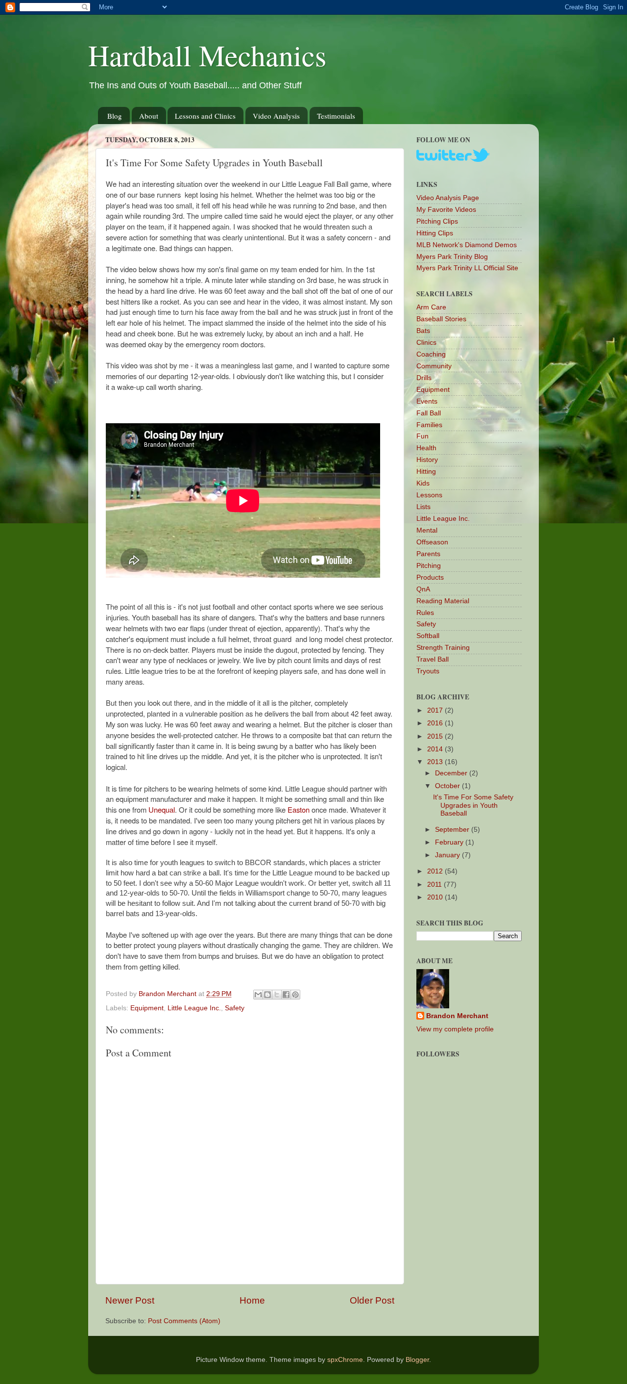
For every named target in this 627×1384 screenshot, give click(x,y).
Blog (114, 116)
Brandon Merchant (457, 1016)
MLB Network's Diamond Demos (466, 245)
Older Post (372, 1300)
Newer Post (129, 1300)
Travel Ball (432, 659)
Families (429, 425)
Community (434, 366)
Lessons (429, 495)
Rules (425, 612)
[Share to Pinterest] (295, 995)
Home (252, 1300)
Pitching (428, 565)
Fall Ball (428, 413)
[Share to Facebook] (286, 995)
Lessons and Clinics (205, 116)
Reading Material (442, 601)
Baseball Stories (441, 319)
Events (426, 401)
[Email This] (258, 995)
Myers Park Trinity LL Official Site (467, 268)
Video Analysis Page (447, 198)
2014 (436, 749)
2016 (436, 723)
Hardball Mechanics (207, 55)
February (450, 842)
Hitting (426, 471)
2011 (435, 884)
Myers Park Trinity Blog (452, 256)
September (453, 829)
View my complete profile (455, 1029)
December (452, 773)
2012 (436, 871)
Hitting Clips (434, 233)
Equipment (147, 1008)
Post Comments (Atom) (184, 1321)
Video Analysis (276, 116)
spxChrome (345, 1359)
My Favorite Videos (446, 209)
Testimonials (336, 116)
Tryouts (427, 671)
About (148, 116)
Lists (423, 507)
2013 (436, 762)
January (448, 855)
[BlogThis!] (267, 995)
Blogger (417, 1359)
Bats (423, 330)
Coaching (431, 354)
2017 (436, 710)
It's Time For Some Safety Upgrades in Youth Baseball (473, 805)
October (448, 786)
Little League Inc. (194, 1008)
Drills (424, 378)
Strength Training (443, 647)
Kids (423, 483)
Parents (428, 554)
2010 (436, 897)
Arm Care (431, 307)
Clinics (426, 342)
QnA (423, 589)
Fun (422, 436)
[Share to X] (277, 995)
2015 (436, 736)
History (427, 459)
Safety (234, 1008)
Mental (426, 530)
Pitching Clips (437, 221)
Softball (427, 636)
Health (426, 448)
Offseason (432, 542)
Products (430, 577)
